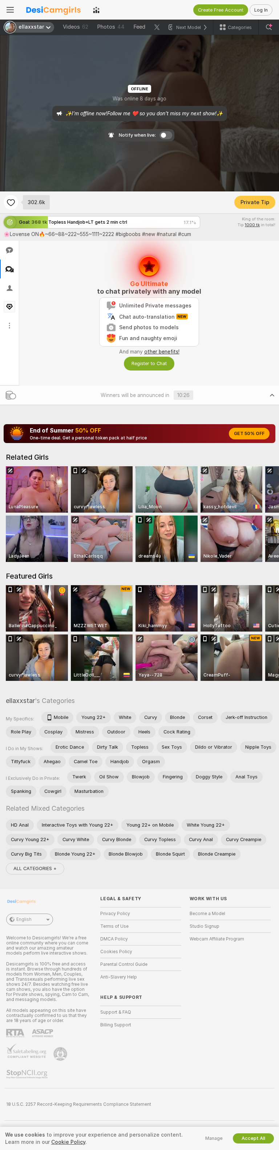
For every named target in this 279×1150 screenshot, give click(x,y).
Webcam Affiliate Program (217, 939)
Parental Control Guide (123, 964)
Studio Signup (204, 926)
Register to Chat (149, 363)
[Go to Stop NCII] (27, 1074)
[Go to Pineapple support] (61, 1054)
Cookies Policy (116, 951)
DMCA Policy (114, 939)
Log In (261, 10)
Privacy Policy (115, 913)
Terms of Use (114, 926)
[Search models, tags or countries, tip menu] (269, 27)
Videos (75, 27)
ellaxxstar (20, 700)
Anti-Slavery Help (118, 977)
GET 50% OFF (249, 433)
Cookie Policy (68, 1142)
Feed (139, 27)
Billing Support (115, 1024)
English (24, 919)
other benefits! (161, 352)
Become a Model (207, 913)
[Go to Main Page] (53, 10)
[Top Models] (96, 10)
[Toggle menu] (10, 10)
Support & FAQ (115, 1012)
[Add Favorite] (11, 202)
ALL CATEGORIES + (35, 868)
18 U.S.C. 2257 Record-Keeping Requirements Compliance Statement (78, 1104)
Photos (111, 27)
